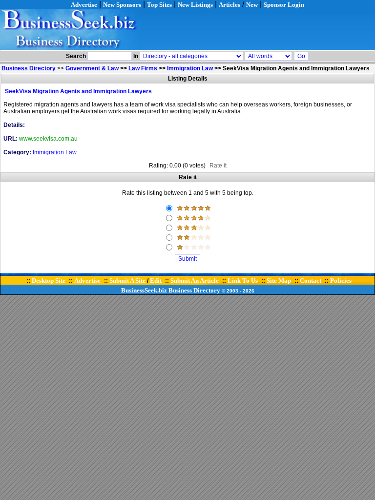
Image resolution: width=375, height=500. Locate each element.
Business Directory (194, 290)
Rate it (218, 165)
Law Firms (142, 68)
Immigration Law (190, 68)
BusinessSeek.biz (144, 290)
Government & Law (92, 68)
